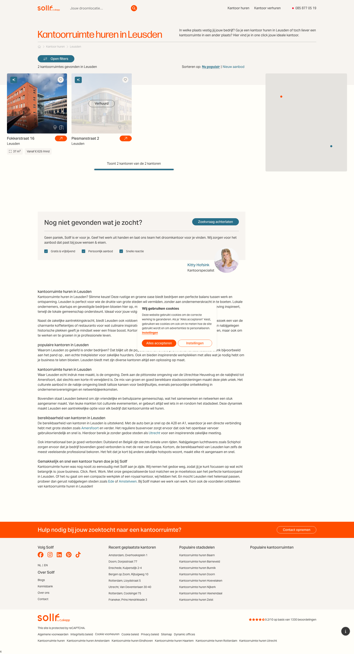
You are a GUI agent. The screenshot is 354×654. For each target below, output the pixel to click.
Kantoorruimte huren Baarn (197, 555)
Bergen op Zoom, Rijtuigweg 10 (128, 574)
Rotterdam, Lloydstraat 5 (125, 580)
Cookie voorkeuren (107, 634)
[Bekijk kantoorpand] (61, 138)
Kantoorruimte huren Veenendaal (200, 593)
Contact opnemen (296, 530)
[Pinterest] (70, 554)
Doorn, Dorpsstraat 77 (123, 561)
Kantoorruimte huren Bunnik (197, 568)
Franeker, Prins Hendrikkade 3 (128, 599)
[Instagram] (51, 554)
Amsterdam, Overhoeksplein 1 (128, 555)
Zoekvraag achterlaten (215, 222)
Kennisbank (45, 586)
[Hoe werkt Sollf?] (345, 631)
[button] (281, 97)
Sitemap (166, 634)
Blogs (41, 580)
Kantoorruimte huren (51, 641)
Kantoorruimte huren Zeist (196, 599)
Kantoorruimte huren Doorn (197, 574)
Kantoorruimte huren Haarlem (174, 641)
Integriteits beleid (81, 634)
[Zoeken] (134, 8)
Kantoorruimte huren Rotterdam (216, 641)
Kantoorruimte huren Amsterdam (88, 641)
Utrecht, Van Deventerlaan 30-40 (130, 587)
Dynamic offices (184, 634)
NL (39, 565)
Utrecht (154, 433)
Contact (43, 599)
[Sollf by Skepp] (49, 8)
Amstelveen (128, 481)
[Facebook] (41, 554)
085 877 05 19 (305, 8)
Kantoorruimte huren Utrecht (258, 641)
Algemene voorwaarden (53, 634)
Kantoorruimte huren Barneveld (199, 561)
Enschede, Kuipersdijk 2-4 (125, 568)
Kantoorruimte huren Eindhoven (132, 641)
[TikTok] (79, 554)
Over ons (43, 593)
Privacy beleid (150, 634)
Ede (111, 481)
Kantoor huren (238, 8)
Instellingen (150, 332)
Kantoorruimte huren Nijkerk (197, 587)
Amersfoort (90, 428)
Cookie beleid (130, 634)
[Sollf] (39, 46)
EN (46, 565)
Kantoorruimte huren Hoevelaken (200, 580)
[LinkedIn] (60, 554)
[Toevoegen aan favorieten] (61, 80)
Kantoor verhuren (267, 8)
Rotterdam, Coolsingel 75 (125, 593)
